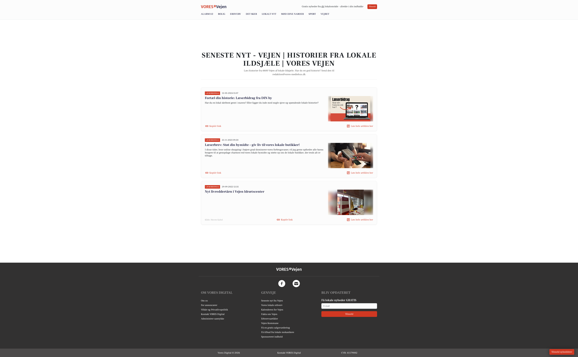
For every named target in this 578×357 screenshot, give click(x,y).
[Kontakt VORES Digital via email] (296, 283)
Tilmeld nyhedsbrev (561, 351)
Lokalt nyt (269, 13)
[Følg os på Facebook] (281, 283)
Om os (204, 300)
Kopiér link (215, 126)
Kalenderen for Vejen (272, 309)
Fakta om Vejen (269, 314)
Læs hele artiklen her (362, 126)
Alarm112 (207, 13)
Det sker (251, 13)
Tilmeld (372, 6)
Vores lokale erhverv (272, 305)
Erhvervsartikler (269, 318)
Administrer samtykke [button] (212, 318)
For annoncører (209, 305)
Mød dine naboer (292, 13)
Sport (312, 13)
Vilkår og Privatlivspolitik (214, 309)
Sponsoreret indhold (272, 336)
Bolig (221, 13)
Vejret (325, 13)
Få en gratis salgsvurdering (275, 327)
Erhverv (235, 13)
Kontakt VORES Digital (213, 314)
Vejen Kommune (269, 323)
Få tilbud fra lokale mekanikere (277, 332)
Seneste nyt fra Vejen (272, 300)
